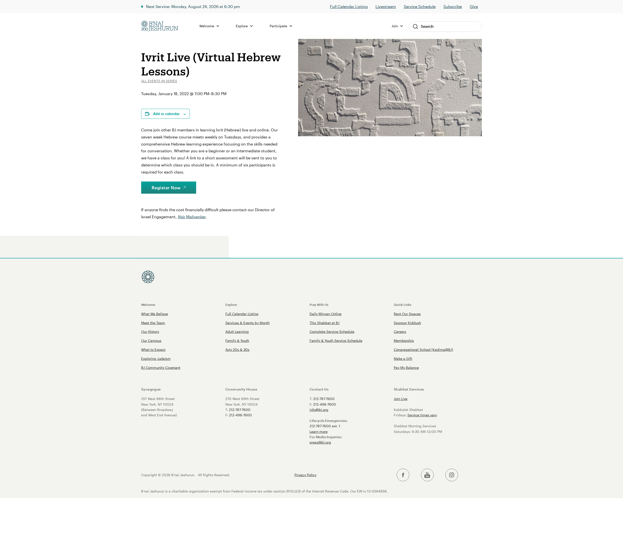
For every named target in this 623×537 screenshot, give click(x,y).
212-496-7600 (240, 415)
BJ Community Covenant (160, 367)
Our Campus (151, 340)
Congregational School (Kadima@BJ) (423, 349)
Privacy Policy (305, 475)
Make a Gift (403, 358)
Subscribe (452, 6)
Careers (400, 331)
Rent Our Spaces (407, 314)
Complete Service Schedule (332, 331)
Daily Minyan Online (325, 314)
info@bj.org (319, 410)
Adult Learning (237, 331)
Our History (150, 331)
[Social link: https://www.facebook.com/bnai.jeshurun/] (403, 475)
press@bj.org (320, 442)
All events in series (159, 81)
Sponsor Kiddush (407, 323)
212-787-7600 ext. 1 (325, 426)
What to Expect (153, 349)
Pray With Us (319, 304)
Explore (231, 304)
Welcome (148, 304)
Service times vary (422, 415)
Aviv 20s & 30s (237, 349)
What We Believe (154, 314)
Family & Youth (237, 340)
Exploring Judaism (156, 358)
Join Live (400, 399)
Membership (404, 340)
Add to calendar (166, 113)
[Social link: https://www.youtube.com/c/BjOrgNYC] (427, 475)
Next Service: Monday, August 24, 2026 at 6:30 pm (193, 6)
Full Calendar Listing (349, 6)
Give (474, 6)
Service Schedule (420, 6)
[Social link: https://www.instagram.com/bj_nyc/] (451, 475)
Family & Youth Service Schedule (336, 340)
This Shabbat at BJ (324, 323)
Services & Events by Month (247, 323)
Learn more (319, 431)
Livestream (386, 6)
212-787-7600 (239, 410)
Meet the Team (153, 323)
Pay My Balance (406, 367)
